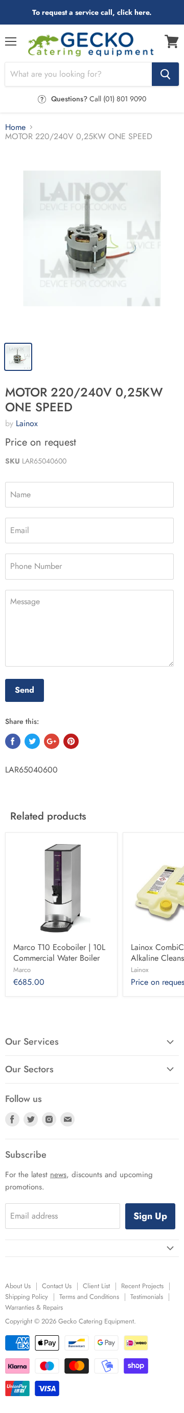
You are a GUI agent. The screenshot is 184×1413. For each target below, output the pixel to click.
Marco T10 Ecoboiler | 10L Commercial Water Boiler (59, 952)
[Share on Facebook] (12, 741)
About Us (18, 1286)
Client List (96, 1286)
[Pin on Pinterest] (71, 741)
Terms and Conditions (89, 1296)
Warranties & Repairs (34, 1307)
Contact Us (57, 1286)
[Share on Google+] (51, 741)
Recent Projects (142, 1286)
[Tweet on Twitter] (32, 741)
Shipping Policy (26, 1296)
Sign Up (150, 1216)
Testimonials (146, 1296)
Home (15, 127)
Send (24, 690)
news (58, 1174)
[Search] (165, 74)
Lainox (27, 423)
